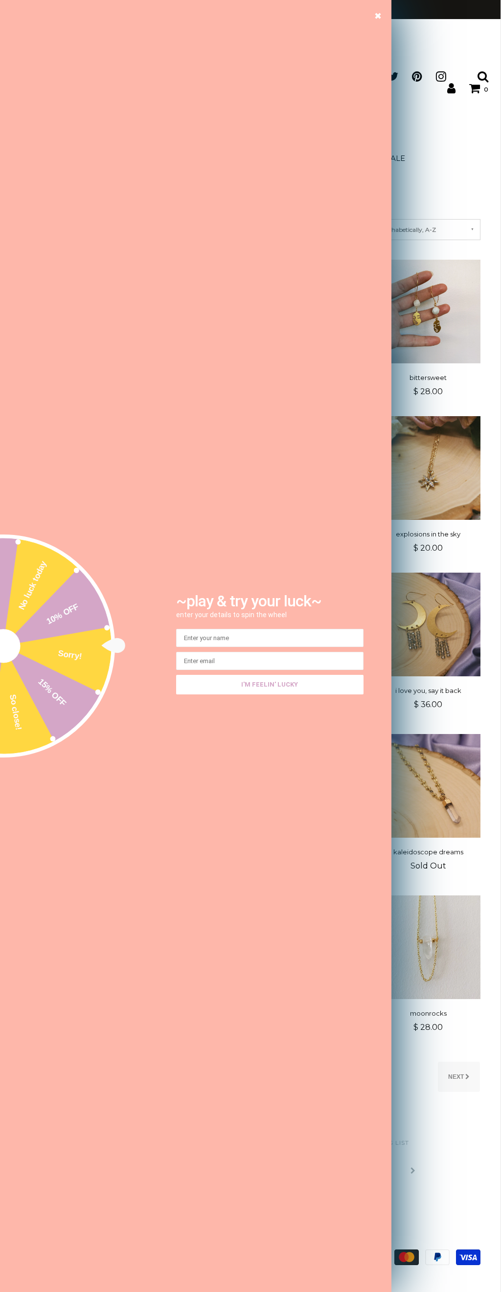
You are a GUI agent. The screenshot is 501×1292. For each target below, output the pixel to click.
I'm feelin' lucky (269, 684)
